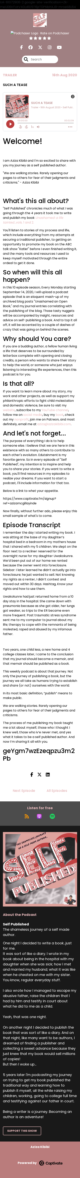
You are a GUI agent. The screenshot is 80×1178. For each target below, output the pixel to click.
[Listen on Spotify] (52, 816)
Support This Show (22, 1131)
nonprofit (21, 419)
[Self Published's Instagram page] (47, 47)
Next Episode (24, 790)
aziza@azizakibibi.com (54, 424)
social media (32, 414)
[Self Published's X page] (37, 47)
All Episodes (57, 790)
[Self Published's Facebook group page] (28, 47)
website (9, 410)
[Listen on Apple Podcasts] (39, 816)
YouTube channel (55, 410)
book (59, 414)
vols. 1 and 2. (33, 220)
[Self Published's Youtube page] (57, 47)
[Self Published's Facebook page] (21, 47)
